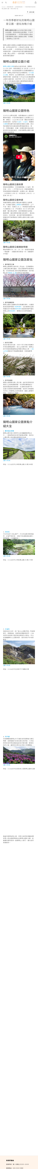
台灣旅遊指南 (19, 7)
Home (3, 7)
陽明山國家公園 (8, 66)
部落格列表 (10, 7)
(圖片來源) (7, 298)
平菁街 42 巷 (12, 273)
